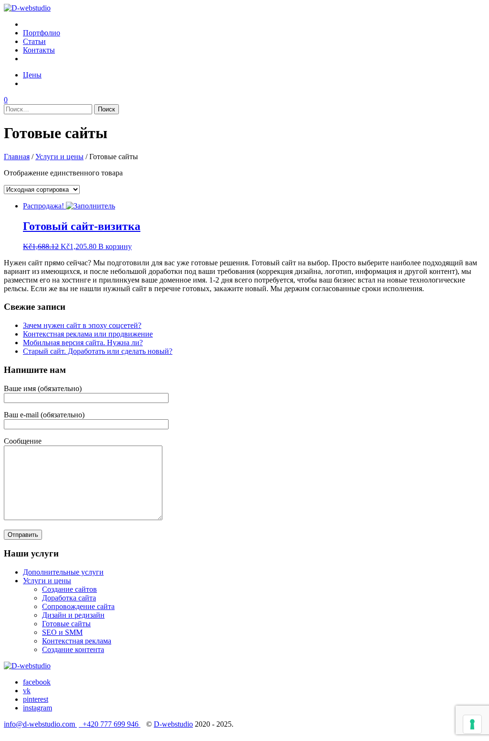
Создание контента (73, 649)
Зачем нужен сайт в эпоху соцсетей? (82, 325)
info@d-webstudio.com (40, 724)
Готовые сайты (66, 624)
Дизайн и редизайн (73, 615)
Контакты (39, 50)
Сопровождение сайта (78, 606)
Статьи (34, 41)
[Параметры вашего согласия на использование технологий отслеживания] (472, 724)
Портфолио (41, 33)
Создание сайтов (69, 589)
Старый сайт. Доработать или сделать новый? (97, 351)
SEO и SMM (62, 632)
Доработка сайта (69, 598)
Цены (32, 75)
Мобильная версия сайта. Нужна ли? (83, 342)
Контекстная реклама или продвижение (88, 334)
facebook (37, 682)
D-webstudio (173, 724)
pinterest (35, 699)
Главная (17, 157)
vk (27, 691)
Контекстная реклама (76, 641)
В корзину (115, 246)
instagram (37, 708)
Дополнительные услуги (63, 572)
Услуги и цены (59, 157)
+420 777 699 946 (109, 724)
